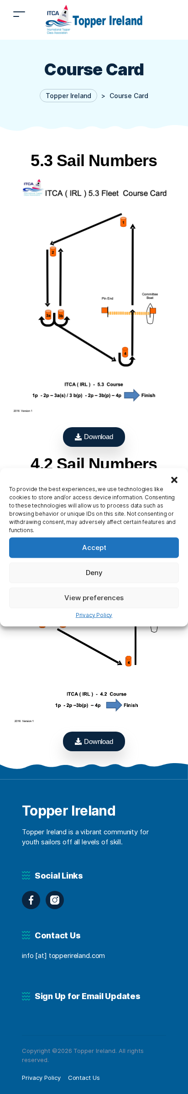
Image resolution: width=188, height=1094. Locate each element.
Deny (94, 572)
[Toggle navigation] (19, 14)
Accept (94, 547)
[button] (174, 479)
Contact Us (84, 1077)
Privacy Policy (94, 614)
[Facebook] (31, 900)
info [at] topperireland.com (63, 955)
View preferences (94, 597)
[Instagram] (55, 900)
